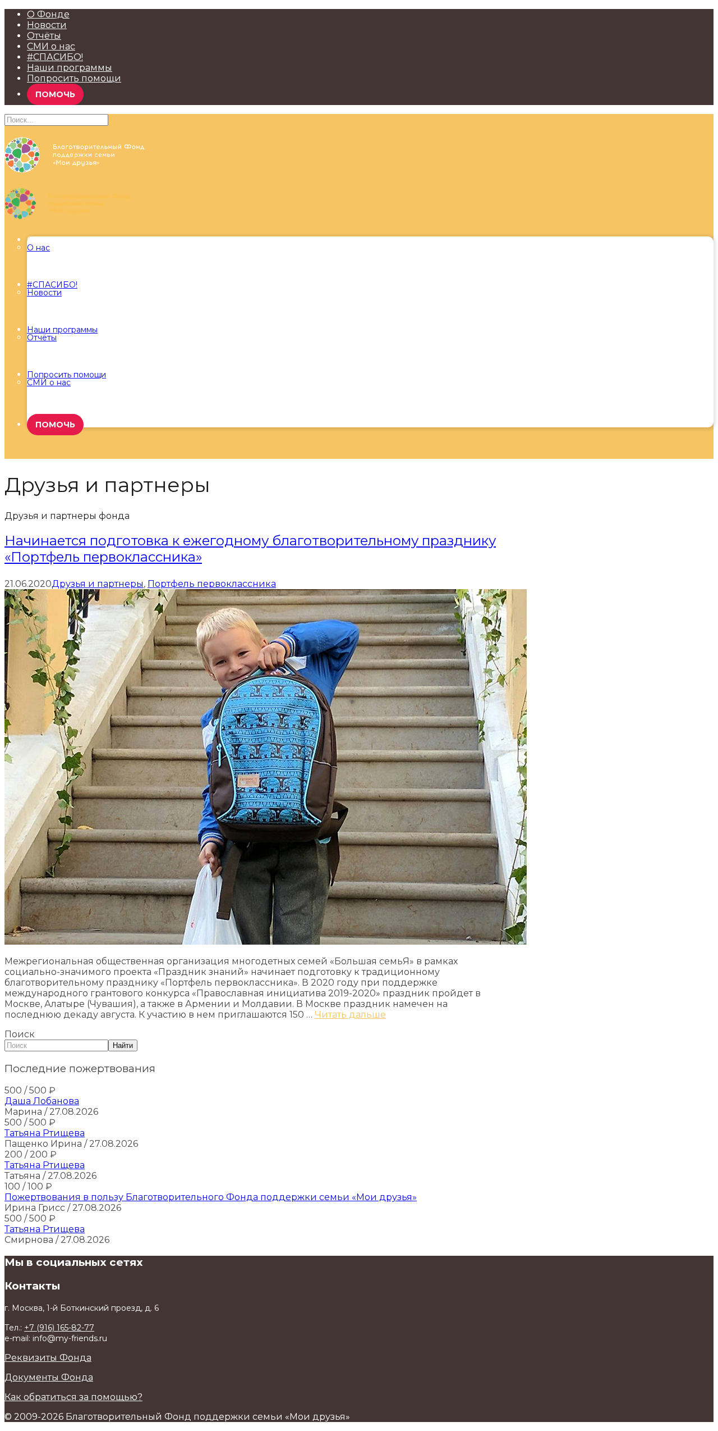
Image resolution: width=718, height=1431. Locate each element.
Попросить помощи (74, 78)
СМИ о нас (51, 46)
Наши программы (69, 67)
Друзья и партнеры (98, 583)
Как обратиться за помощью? (73, 1397)
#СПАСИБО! (55, 57)
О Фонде (48, 14)
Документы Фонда (48, 1377)
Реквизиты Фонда (47, 1357)
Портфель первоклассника (212, 583)
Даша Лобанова (41, 1101)
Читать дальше (350, 1014)
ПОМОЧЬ (55, 94)
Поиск (19, 1034)
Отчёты (44, 35)
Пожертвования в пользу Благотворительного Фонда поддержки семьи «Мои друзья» (210, 1197)
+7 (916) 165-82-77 (59, 1328)
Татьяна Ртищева (44, 1133)
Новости (47, 25)
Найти (123, 1045)
